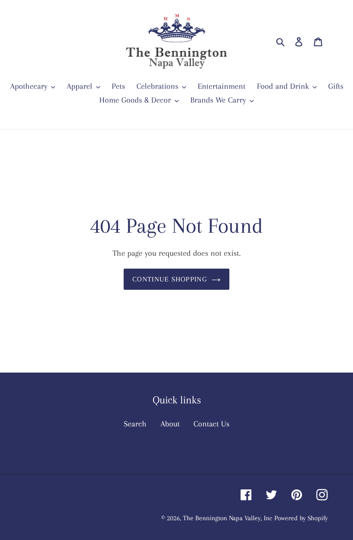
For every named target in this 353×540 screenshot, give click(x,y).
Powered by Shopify (301, 518)
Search (135, 423)
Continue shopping (169, 279)
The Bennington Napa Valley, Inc (227, 518)
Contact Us (211, 423)
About (170, 423)
